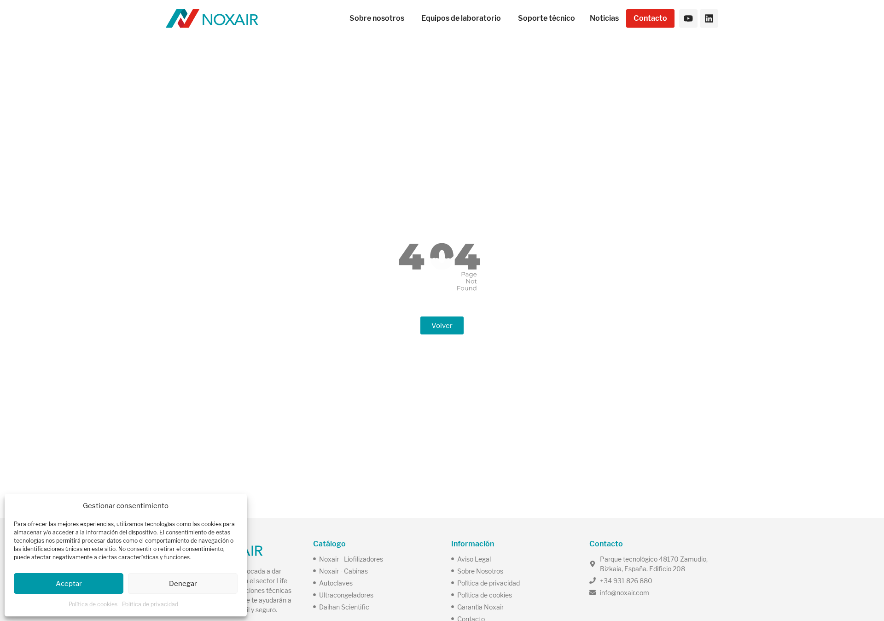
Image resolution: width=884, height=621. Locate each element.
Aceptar (69, 583)
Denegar (183, 583)
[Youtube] (688, 18)
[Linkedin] (709, 18)
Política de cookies (93, 604)
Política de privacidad (150, 604)
